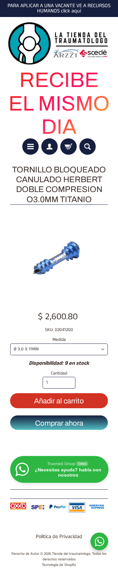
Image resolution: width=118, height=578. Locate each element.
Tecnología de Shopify (59, 565)
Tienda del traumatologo (71, 553)
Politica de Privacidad (59, 536)
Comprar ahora (59, 423)
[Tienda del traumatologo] (59, 43)
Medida (59, 340)
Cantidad (59, 373)
